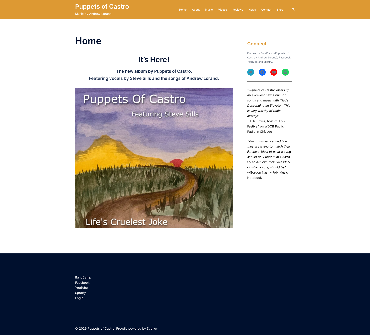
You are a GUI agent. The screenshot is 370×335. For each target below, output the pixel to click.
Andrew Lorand (267, 57)
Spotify (268, 61)
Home (183, 9)
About (196, 9)
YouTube (252, 61)
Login (79, 298)
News (252, 9)
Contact (266, 9)
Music (209, 9)
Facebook (285, 57)
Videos (222, 9)
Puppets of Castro (102, 6)
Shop (280, 9)
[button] (293, 9)
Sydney (152, 328)
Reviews (237, 9)
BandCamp (83, 277)
